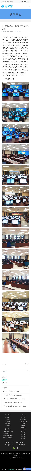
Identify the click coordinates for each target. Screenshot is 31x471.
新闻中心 (4, 377)
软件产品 (23, 434)
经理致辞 (7, 419)
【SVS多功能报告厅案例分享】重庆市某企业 (14, 406)
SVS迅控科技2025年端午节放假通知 (12, 395)
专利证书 (7, 423)
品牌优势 (7, 421)
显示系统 (23, 430)
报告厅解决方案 (8, 433)
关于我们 (7, 415)
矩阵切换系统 (23, 421)
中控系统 (23, 425)
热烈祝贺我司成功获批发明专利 (11, 391)
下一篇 (27, 364)
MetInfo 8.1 (11, 469)
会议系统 (23, 423)
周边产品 (23, 432)
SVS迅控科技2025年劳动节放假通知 (12, 402)
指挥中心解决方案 (7, 438)
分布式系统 (23, 419)
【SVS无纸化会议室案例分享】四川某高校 (14, 398)
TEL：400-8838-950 (15, 442)
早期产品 (23, 436)
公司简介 (7, 417)
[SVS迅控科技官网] (7, 6)
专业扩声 (23, 428)
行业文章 (4, 382)
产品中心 (23, 415)
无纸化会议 (23, 417)
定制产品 (23, 438)
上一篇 (4, 364)
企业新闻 (4, 380)
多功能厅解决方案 (7, 435)
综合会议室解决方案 (8, 431)
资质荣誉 (7, 425)
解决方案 (7, 429)
